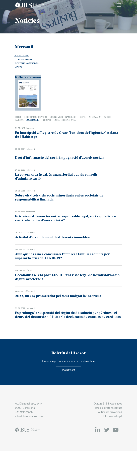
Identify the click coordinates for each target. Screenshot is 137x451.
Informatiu (95, 117)
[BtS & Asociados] (29, 5)
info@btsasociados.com (29, 416)
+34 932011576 (24, 412)
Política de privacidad (109, 412)
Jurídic (107, 117)
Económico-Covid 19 (35, 117)
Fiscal (82, 117)
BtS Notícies (21, 56)
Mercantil (32, 120)
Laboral (19, 120)
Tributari (46, 120)
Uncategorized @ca (65, 120)
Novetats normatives (26, 63)
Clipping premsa (23, 60)
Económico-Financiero (63, 117)
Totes (18, 117)
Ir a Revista (68, 370)
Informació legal (112, 416)
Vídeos (18, 67)
